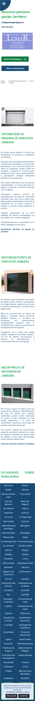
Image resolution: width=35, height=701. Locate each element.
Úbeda (25, 550)
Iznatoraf (8, 643)
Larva (25, 558)
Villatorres (25, 613)
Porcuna (8, 517)
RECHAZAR (11, 696)
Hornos (8, 579)
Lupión (8, 639)
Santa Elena (25, 639)
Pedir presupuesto (15, 68)
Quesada (8, 512)
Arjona (25, 508)
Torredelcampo (25, 541)
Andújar (8, 554)
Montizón (25, 678)
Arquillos (8, 682)
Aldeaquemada (25, 563)
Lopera (8, 606)
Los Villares (8, 508)
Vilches (25, 489)
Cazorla (25, 521)
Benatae (8, 567)
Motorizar (8, 485)
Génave (25, 567)
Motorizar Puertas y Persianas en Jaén (17, 81)
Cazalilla (8, 625)
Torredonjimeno (9, 541)
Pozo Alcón (25, 494)
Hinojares (8, 558)
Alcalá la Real (25, 545)
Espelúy (25, 579)
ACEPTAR (24, 696)
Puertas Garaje (3, 81)
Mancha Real (8, 533)
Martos (8, 550)
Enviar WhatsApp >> (13, 59)
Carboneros (25, 571)
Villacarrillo (8, 537)
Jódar (25, 537)
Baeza (25, 485)
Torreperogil (25, 517)
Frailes (8, 671)
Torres (25, 666)
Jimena (25, 662)
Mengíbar (25, 525)
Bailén (8, 489)
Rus (8, 594)
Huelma (25, 512)
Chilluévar (8, 666)
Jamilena (8, 590)
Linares (25, 554)
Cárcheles (8, 662)
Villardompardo (25, 643)
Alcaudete (25, 533)
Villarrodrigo (8, 563)
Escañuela (8, 632)
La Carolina (8, 545)
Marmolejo (8, 521)
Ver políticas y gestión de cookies (17, 692)
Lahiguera (8, 678)
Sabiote (8, 613)
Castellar (25, 590)
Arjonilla (25, 594)
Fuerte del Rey (25, 655)
